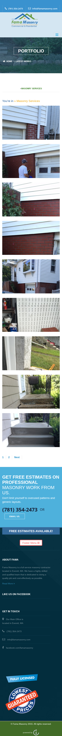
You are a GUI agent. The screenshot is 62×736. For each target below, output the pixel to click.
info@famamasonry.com (44, 8)
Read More (8, 583)
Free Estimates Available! (31, 531)
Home (9, 61)
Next (17, 457)
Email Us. (14, 516)
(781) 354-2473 (15, 8)
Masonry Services (31, 88)
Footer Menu (29, 543)
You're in (7, 101)
